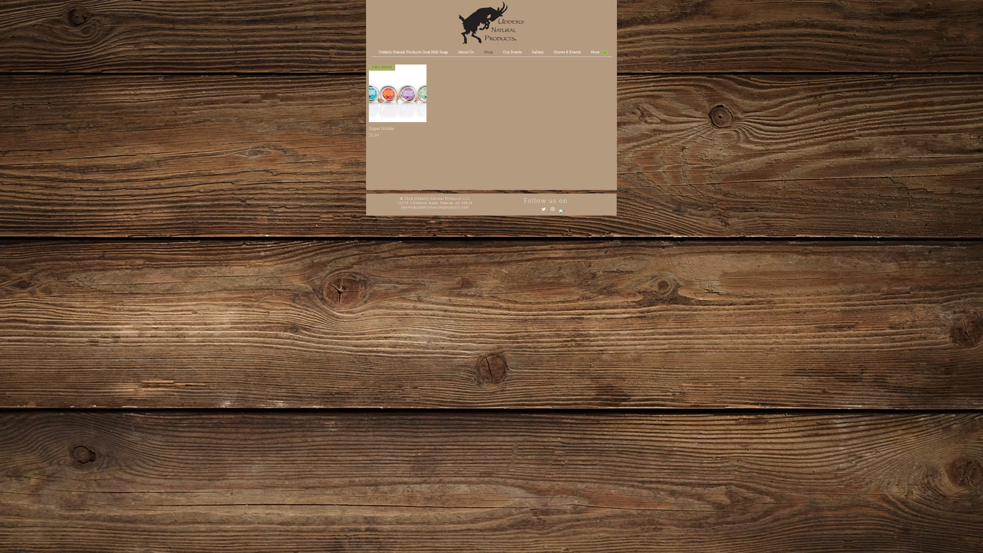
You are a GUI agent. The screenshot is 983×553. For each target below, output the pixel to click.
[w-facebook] (561, 212)
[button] (604, 51)
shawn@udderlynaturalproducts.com (435, 207)
